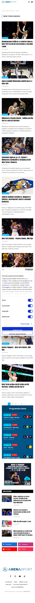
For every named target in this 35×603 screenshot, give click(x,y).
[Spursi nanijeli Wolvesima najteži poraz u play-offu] (17, 69)
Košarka (5, 37)
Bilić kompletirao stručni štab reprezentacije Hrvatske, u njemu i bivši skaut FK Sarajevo (22, 533)
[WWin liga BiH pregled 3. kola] (7, 523)
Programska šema (17, 408)
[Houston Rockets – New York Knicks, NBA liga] (17, 261)
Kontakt (9, 584)
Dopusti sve (17, 329)
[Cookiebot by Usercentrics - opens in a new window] (25, 270)
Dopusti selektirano (17, 333)
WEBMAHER (27, 591)
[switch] (30, 305)
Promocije (6, 234)
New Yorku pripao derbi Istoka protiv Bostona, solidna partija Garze (15, 385)
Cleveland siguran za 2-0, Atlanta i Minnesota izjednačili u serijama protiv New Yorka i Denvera (16, 159)
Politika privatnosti (20, 584)
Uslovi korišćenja (17, 587)
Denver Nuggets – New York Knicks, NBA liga (16, 348)
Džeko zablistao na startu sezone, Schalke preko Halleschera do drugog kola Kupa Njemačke (22, 499)
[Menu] (32, 2)
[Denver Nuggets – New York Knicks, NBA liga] (17, 336)
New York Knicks (10, 10)
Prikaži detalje (25, 324)
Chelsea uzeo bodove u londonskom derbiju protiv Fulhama (21, 512)
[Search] (29, 2)
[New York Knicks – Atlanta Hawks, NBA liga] (17, 227)
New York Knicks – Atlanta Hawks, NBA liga (17, 238)
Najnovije (9, 582)
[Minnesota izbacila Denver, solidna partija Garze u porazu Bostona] (17, 107)
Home (3, 10)
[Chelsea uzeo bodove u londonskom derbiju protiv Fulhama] (7, 512)
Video (15, 582)
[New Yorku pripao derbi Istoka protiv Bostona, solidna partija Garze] (17, 373)
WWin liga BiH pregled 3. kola (22, 521)
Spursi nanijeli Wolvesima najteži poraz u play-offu (17, 82)
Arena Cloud (23, 582)
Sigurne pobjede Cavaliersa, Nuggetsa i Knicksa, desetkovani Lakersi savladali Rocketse (16, 199)
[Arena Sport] (9, 2)
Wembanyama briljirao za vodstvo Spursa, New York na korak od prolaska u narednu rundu (17, 44)
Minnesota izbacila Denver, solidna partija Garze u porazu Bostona (17, 119)
